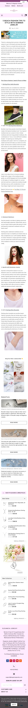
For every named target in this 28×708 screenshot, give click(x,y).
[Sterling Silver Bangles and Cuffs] (19, 366)
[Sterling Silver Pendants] (19, 376)
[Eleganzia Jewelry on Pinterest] (10, 660)
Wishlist (13, 5)
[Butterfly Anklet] (14, 115)
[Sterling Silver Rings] (9, 387)
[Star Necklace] (14, 298)
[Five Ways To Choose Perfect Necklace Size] (14, 203)
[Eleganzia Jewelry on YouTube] (17, 660)
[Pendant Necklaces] (14, 162)
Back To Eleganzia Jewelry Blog (15, 492)
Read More (14, 422)
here (10, 176)
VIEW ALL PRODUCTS (20, 541)
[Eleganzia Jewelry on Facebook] (7, 660)
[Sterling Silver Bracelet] (9, 376)
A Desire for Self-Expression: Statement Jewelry (11, 468)
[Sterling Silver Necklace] (9, 366)
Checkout (7, 5)
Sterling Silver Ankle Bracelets (10, 84)
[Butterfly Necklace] (14, 255)
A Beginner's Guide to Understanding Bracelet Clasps (13, 409)
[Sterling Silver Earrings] (19, 387)
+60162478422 (14, 669)
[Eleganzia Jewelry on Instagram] (14, 660)
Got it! (14, 704)
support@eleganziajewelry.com (14, 677)
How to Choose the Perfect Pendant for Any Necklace (12, 439)
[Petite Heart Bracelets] (14, 341)
